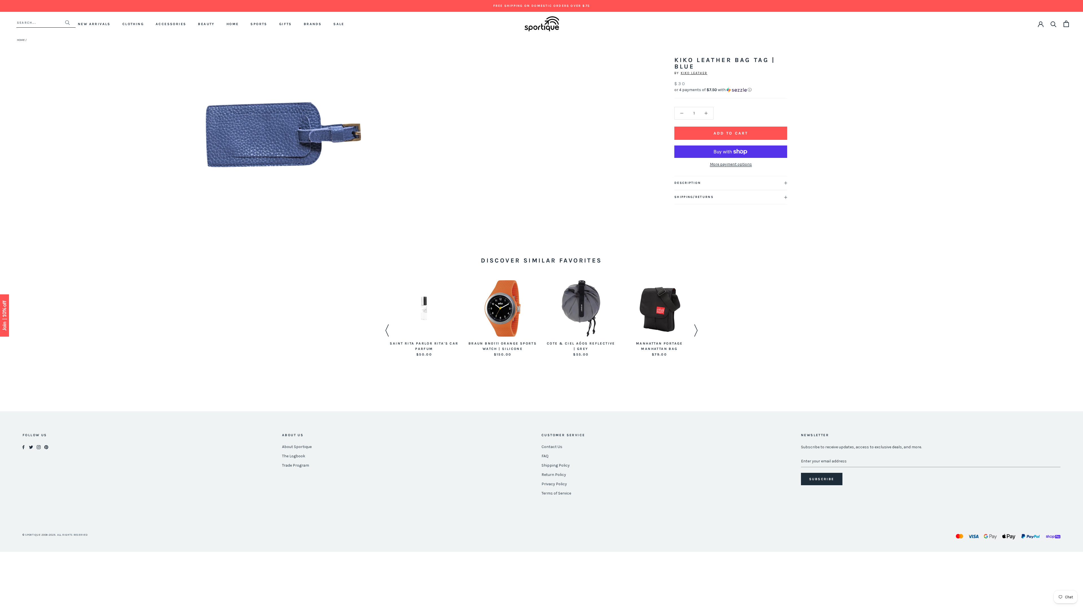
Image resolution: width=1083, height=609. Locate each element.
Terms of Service (556, 493)
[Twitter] (31, 447)
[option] (424, 318)
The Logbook (293, 456)
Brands (313, 24)
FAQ (545, 456)
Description (687, 183)
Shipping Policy (556, 465)
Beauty (206, 24)
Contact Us (552, 446)
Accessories (171, 24)
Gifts (285, 24)
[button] (730, 89)
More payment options (731, 164)
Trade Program (295, 465)
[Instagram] (39, 447)
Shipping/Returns (694, 197)
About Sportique (297, 446)
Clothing (133, 24)
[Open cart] (1066, 24)
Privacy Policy (554, 484)
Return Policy (554, 474)
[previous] (212, 140)
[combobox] (40, 23)
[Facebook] (23, 447)
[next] (354, 140)
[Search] (1053, 24)
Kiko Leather (694, 73)
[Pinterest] (46, 447)
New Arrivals (94, 24)
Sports (258, 24)
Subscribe (821, 479)
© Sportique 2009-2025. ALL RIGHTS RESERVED (55, 534)
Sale (338, 24)
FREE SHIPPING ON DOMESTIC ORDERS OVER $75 (541, 6)
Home (232, 24)
